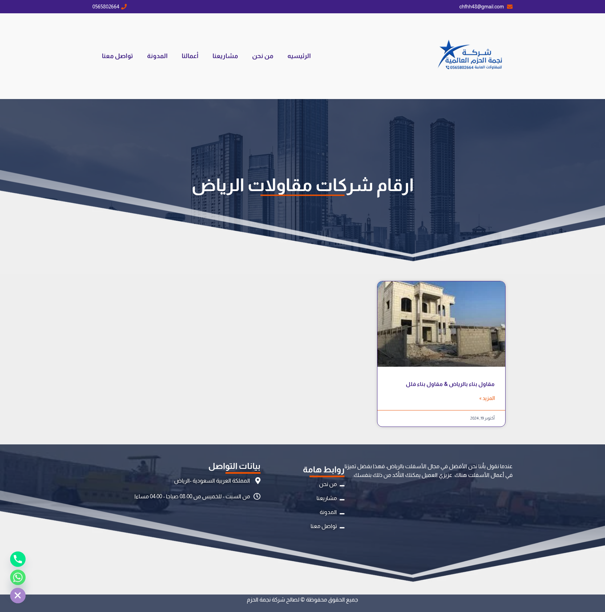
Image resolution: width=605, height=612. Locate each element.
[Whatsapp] (18, 577)
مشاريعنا (225, 55)
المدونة (157, 55)
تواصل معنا (117, 55)
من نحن (262, 55)
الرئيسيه (299, 55)
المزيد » (487, 398)
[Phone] (18, 559)
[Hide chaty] (18, 595)
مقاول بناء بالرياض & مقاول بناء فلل (450, 384)
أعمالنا (190, 55)
